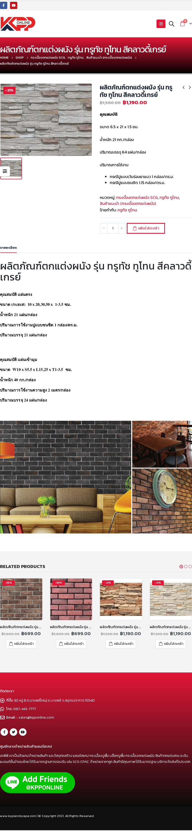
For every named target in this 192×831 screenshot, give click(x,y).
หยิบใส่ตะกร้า (148, 228)
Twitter (13, 732)
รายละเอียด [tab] (8, 247)
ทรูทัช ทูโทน (169, 197)
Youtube (22, 732)
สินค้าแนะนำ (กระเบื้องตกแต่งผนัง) (128, 203)
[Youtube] (13, 5)
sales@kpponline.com (36, 717)
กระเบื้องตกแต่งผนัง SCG (137, 197)
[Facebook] (3, 5)
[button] (181, 567)
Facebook (4, 732)
